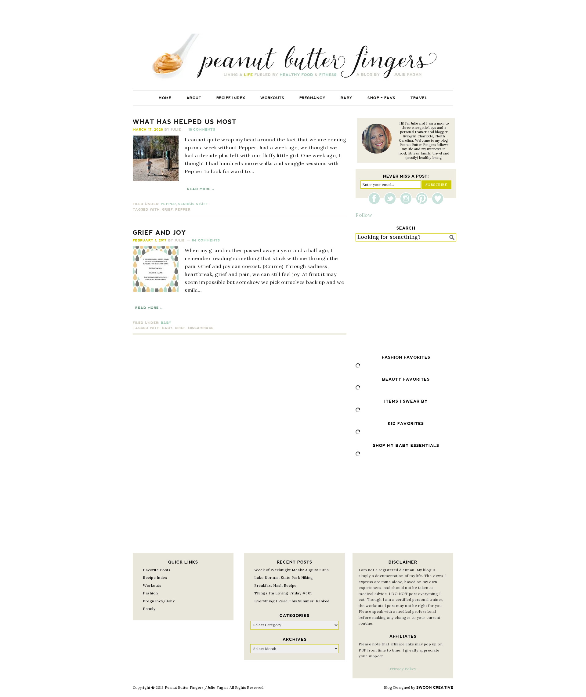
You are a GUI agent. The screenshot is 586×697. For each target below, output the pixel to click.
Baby (166, 323)
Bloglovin (438, 198)
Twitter (391, 198)
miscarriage (201, 328)
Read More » (200, 189)
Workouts (152, 585)
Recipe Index (155, 577)
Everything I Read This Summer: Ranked (292, 601)
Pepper (168, 204)
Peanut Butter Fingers (293, 57)
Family (149, 608)
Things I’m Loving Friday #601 (283, 593)
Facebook (375, 198)
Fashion (150, 593)
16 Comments (201, 130)
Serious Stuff (193, 204)
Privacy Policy (403, 668)
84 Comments (206, 240)
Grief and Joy (159, 232)
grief (167, 210)
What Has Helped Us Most (185, 121)
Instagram (407, 198)
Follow (364, 215)
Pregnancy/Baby (159, 601)
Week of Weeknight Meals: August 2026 (291, 570)
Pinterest (423, 198)
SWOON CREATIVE (434, 687)
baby (167, 328)
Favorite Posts (156, 570)
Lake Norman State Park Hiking (283, 577)
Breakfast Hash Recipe (275, 585)
